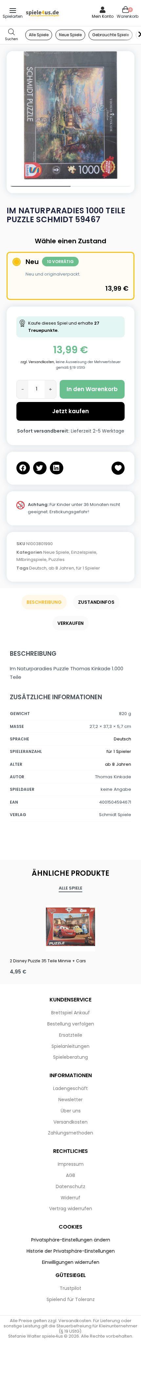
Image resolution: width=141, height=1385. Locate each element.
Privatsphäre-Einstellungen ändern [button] (70, 1240)
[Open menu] (12, 10)
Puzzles (57, 559)
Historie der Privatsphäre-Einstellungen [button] (71, 1251)
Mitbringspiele (31, 559)
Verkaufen (70, 623)
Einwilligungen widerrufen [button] (70, 1262)
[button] (23, 468)
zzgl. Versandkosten (37, 362)
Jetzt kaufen (70, 411)
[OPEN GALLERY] (70, 115)
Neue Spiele (56, 552)
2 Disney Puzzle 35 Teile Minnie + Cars (48, 961)
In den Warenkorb (92, 389)
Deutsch (38, 568)
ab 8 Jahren (61, 568)
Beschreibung (44, 602)
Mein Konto (102, 16)
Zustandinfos (96, 602)
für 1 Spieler (88, 568)
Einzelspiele (83, 552)
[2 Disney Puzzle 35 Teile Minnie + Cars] (70, 926)
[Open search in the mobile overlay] (11, 35)
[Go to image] (38, 186)
